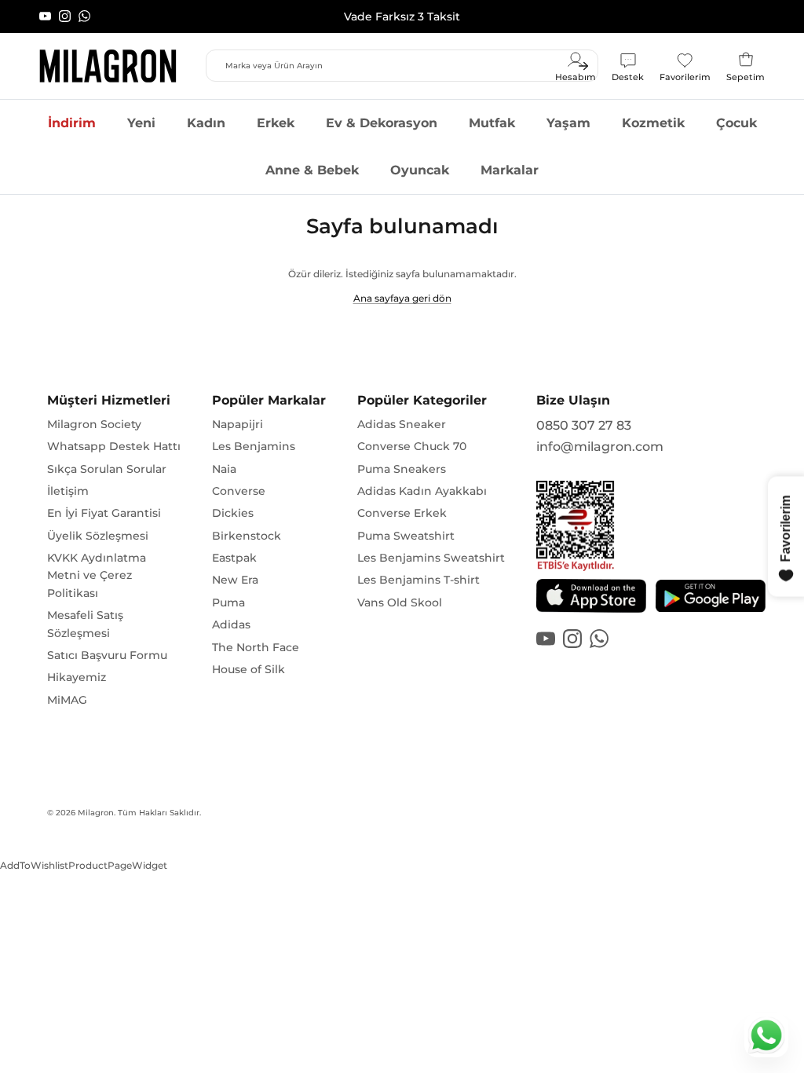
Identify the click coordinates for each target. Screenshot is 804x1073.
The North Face (255, 647)
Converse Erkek (402, 513)
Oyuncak (419, 170)
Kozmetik (653, 122)
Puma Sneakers (401, 469)
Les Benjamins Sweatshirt (431, 558)
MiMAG (67, 700)
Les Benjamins (253, 446)
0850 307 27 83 (583, 425)
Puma (228, 602)
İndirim (72, 122)
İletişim (68, 491)
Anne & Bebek (312, 170)
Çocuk (736, 122)
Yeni (141, 122)
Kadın (206, 122)
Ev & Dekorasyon (381, 122)
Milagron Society (94, 424)
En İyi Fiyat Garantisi (104, 513)
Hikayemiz (76, 677)
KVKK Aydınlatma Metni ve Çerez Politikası (96, 575)
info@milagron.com (599, 446)
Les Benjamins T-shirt (418, 580)
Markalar (510, 170)
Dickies (233, 513)
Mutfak (492, 122)
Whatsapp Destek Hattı (114, 446)
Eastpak (234, 558)
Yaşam (568, 122)
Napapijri (237, 424)
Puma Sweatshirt (406, 536)
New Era (235, 580)
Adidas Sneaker (401, 424)
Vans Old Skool (399, 602)
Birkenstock (246, 536)
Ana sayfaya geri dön (402, 298)
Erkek (275, 122)
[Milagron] (108, 66)
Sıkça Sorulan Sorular (106, 469)
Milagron (96, 812)
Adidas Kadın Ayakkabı (422, 491)
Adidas (231, 624)
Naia (224, 469)
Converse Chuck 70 (411, 446)
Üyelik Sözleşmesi (97, 536)
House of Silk (248, 669)
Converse (238, 491)
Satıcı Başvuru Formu (107, 655)
